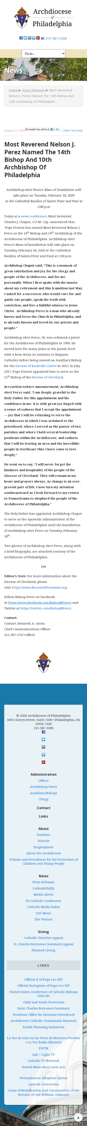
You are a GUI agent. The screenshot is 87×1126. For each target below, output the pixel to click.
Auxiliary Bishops (43, 793)
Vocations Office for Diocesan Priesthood (43, 1015)
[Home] (43, 20)
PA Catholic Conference (43, 901)
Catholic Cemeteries (43, 1084)
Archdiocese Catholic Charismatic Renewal (43, 1021)
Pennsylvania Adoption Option (43, 1078)
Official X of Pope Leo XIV (43, 979)
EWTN (43, 1048)
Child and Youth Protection (43, 1002)
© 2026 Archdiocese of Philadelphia (43, 716)
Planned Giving (43, 950)
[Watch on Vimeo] (33, 38)
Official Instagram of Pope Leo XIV (43, 986)
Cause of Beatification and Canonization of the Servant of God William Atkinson (43, 1093)
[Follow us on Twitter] (25, 38)
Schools (43, 841)
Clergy (43, 799)
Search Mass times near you (43, 1067)
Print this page (73, 130)
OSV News (43, 913)
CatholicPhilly (43, 888)
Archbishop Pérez (43, 787)
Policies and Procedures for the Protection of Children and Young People (44, 862)
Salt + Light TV (43, 1055)
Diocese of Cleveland (47, 377)
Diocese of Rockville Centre (36, 366)
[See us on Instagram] (43, 747)
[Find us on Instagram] (29, 38)
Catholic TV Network (43, 1061)
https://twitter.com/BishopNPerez (45, 608)
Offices (43, 781)
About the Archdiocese (43, 853)
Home (13, 90)
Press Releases (33, 90)
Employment (43, 847)
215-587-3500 (54, 38)
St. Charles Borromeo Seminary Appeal (43, 944)
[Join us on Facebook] (21, 38)
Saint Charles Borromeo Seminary (43, 1008)
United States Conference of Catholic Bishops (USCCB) (43, 994)
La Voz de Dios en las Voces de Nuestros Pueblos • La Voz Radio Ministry (43, 1040)
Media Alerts (43, 894)
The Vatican (43, 919)
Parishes (43, 835)
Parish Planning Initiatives (43, 1027)
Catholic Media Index (43, 907)
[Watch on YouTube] (38, 38)
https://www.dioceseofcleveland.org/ (39, 587)
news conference (34, 216)
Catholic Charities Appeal (43, 938)
